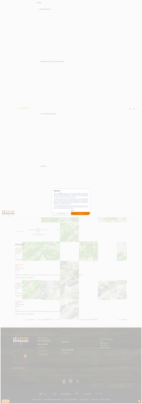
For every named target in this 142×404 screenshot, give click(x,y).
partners (61, 193)
